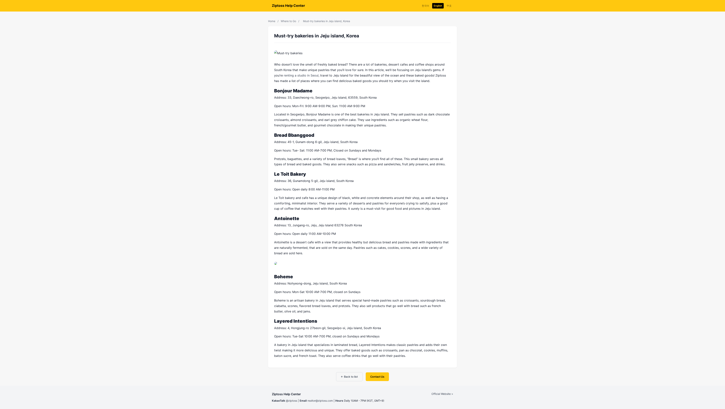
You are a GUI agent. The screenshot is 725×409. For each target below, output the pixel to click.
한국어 (425, 5)
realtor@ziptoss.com (320, 400)
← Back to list (349, 376)
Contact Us (377, 376)
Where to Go (288, 21)
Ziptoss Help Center (288, 6)
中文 (449, 5)
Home (271, 21)
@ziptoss (291, 400)
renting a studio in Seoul (301, 75)
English (438, 5)
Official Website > (442, 393)
